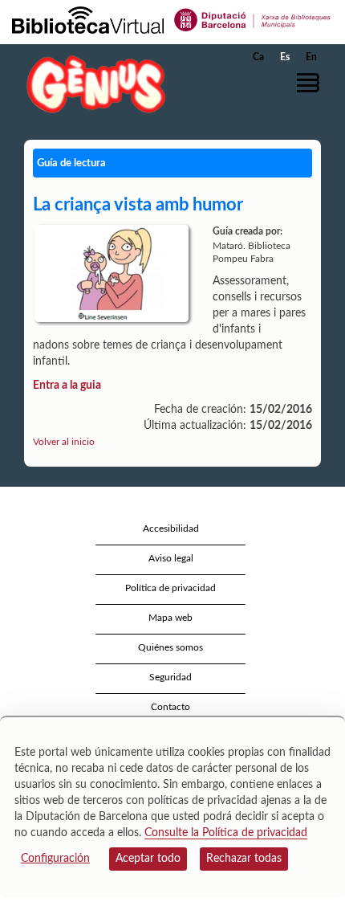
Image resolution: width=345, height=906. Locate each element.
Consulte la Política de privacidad (225, 833)
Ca (258, 57)
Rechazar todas (244, 858)
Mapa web (170, 617)
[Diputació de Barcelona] (252, 19)
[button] (311, 82)
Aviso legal (170, 558)
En (311, 57)
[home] (92, 84)
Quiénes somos (170, 647)
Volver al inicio (64, 442)
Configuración (55, 858)
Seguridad (170, 677)
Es (285, 57)
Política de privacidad (170, 588)
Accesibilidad (171, 528)
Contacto (170, 707)
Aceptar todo (148, 858)
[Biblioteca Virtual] (88, 19)
